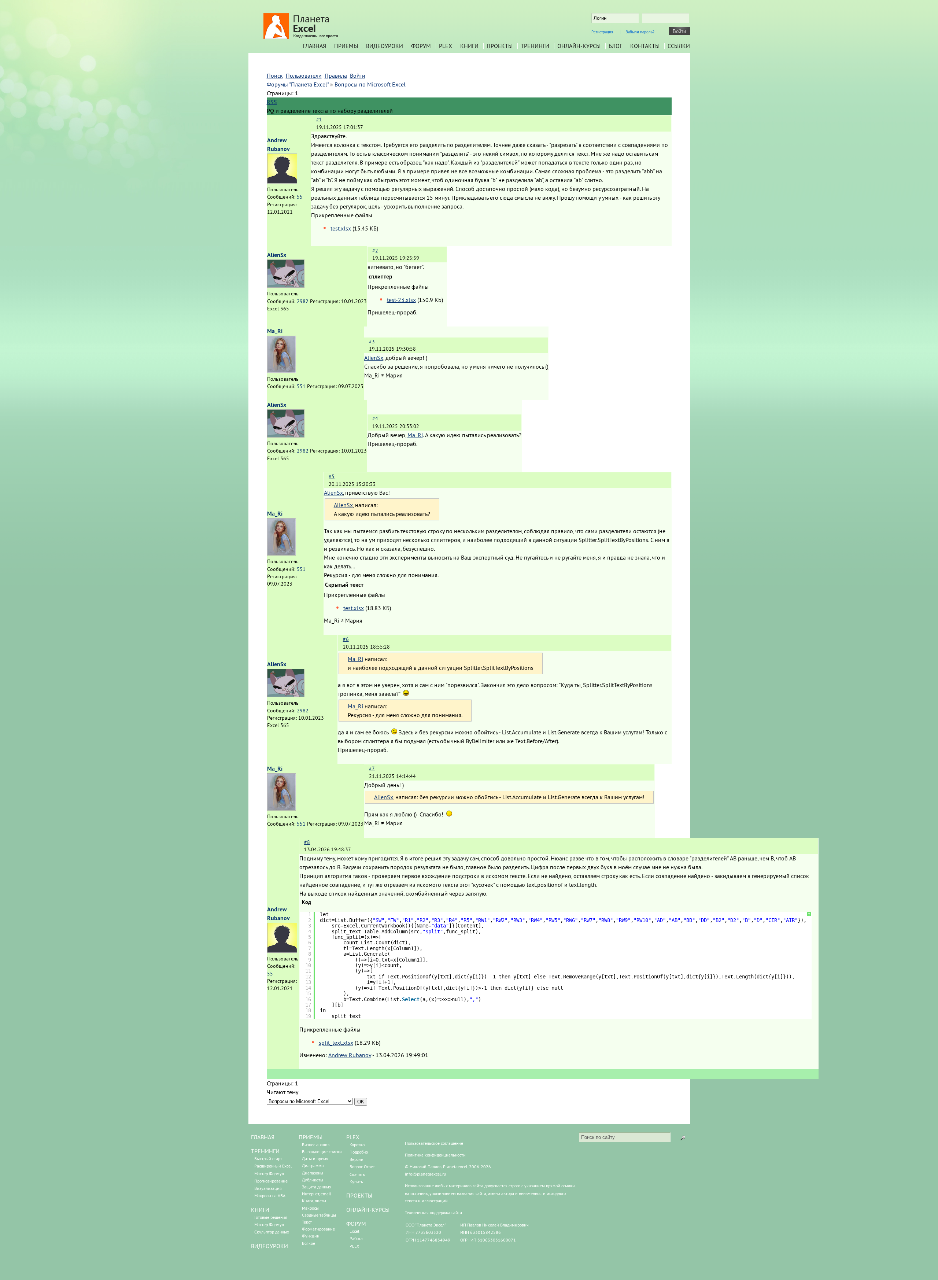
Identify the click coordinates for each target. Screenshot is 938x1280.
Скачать (357, 1174)
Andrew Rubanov (349, 1055)
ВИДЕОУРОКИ (269, 1246)
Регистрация (602, 32)
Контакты (645, 45)
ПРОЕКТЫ (359, 1195)
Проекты (500, 45)
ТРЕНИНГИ (265, 1151)
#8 (307, 842)
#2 (375, 250)
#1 (319, 119)
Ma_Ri (274, 331)
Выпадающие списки (322, 1151)
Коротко (357, 1144)
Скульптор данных (271, 1232)
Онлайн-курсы (579, 45)
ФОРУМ (356, 1223)
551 (301, 386)
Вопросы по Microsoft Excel (370, 84)
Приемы (346, 45)
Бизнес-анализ (315, 1144)
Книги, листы (314, 1200)
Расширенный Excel (273, 1166)
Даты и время (315, 1158)
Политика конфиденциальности (435, 1155)
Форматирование (318, 1229)
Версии (356, 1159)
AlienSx (276, 255)
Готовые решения (270, 1217)
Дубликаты (312, 1180)
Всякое (308, 1243)
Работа (356, 1238)
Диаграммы (313, 1165)
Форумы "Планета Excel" (298, 84)
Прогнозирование (271, 1181)
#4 (375, 418)
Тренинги (535, 45)
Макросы (310, 1208)
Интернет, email (316, 1193)
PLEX (445, 45)
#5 (332, 476)
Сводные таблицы (319, 1215)
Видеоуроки (384, 45)
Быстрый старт (268, 1158)
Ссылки (679, 45)
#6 (346, 639)
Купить (356, 1181)
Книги (469, 45)
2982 (303, 301)
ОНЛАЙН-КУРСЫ (367, 1209)
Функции (311, 1236)
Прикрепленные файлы (341, 215)
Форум (421, 45)
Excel (354, 1231)
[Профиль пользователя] (282, 181)
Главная (314, 45)
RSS (272, 102)
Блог (615, 45)
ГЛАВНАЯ (262, 1137)
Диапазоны (312, 1173)
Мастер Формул (269, 1173)
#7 (372, 768)
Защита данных (316, 1186)
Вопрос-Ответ (362, 1166)
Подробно (359, 1152)
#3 (372, 341)
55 (300, 196)
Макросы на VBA (269, 1195)
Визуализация (268, 1188)
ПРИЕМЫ (310, 1137)
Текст (307, 1222)
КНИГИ (260, 1209)
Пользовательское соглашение (434, 1143)
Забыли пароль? (640, 32)
